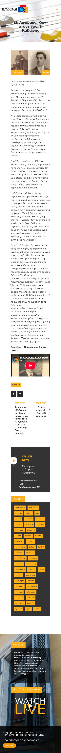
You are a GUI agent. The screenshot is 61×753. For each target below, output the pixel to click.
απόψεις (30, 541)
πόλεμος (30, 597)
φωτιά (36, 609)
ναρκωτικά (30, 575)
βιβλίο (31, 547)
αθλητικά (19, 541)
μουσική (18, 575)
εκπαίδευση (20, 558)
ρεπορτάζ (19, 603)
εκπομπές (33, 558)
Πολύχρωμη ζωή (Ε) (29, 487)
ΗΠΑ (37, 513)
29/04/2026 (17, 72)
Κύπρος (18, 524)
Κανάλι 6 (28, 519)
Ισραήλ (18, 519)
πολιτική (18, 592)
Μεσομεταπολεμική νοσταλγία (29, 469)
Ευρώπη (29, 513)
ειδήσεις (19, 552)
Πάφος (18, 536)
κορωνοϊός (31, 564)
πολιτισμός (30, 592)
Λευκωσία (19, 530)
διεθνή (41, 547)
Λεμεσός (40, 524)
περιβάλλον (32, 586)
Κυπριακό (40, 519)
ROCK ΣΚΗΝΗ (20, 507)
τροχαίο (18, 609)
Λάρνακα (29, 524)
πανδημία (19, 586)
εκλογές (29, 552)
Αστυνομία (33, 507)
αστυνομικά (20, 547)
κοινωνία (19, 564)
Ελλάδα (18, 513)
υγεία (28, 609)
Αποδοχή (9, 745)
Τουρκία (28, 536)
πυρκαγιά (19, 597)
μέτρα (41, 569)
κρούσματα (20, 569)
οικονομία (19, 581)
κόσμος (32, 569)
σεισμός (30, 603)
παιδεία (31, 581)
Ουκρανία (31, 530)
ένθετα (16, 385)
